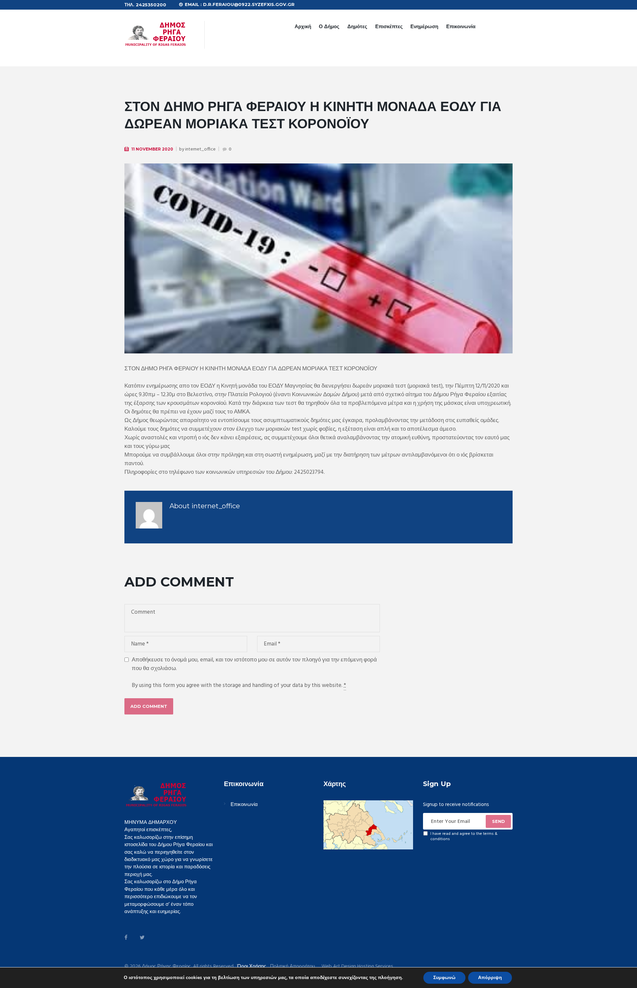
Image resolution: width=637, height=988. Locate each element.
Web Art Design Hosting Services (357, 966)
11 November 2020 (152, 149)
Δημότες (357, 26)
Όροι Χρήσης (251, 966)
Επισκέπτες (389, 26)
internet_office (200, 149)
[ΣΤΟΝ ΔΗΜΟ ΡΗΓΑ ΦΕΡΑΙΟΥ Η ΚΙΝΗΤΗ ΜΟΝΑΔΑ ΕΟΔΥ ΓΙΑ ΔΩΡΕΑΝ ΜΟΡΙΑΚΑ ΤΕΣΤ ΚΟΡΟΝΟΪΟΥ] (318, 258)
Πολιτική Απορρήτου (292, 966)
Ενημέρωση (424, 26)
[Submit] (498, 821)
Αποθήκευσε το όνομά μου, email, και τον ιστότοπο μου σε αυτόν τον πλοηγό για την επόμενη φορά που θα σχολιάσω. (254, 664)
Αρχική (303, 26)
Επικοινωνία (460, 26)
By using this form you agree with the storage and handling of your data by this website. (239, 685)
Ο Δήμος (329, 26)
